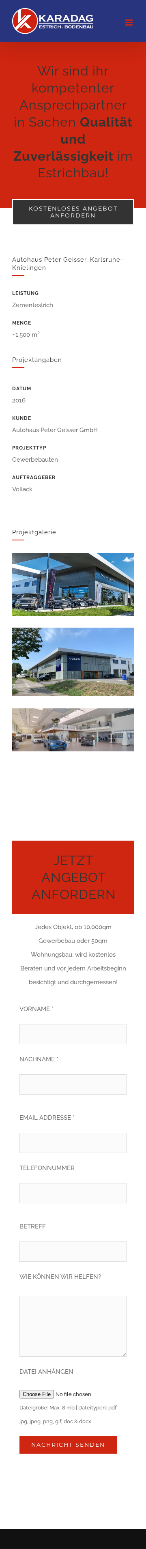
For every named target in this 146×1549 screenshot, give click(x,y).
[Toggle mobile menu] (129, 22)
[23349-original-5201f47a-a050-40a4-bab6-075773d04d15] (73, 630)
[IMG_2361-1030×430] (73, 555)
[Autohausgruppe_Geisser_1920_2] (73, 711)
